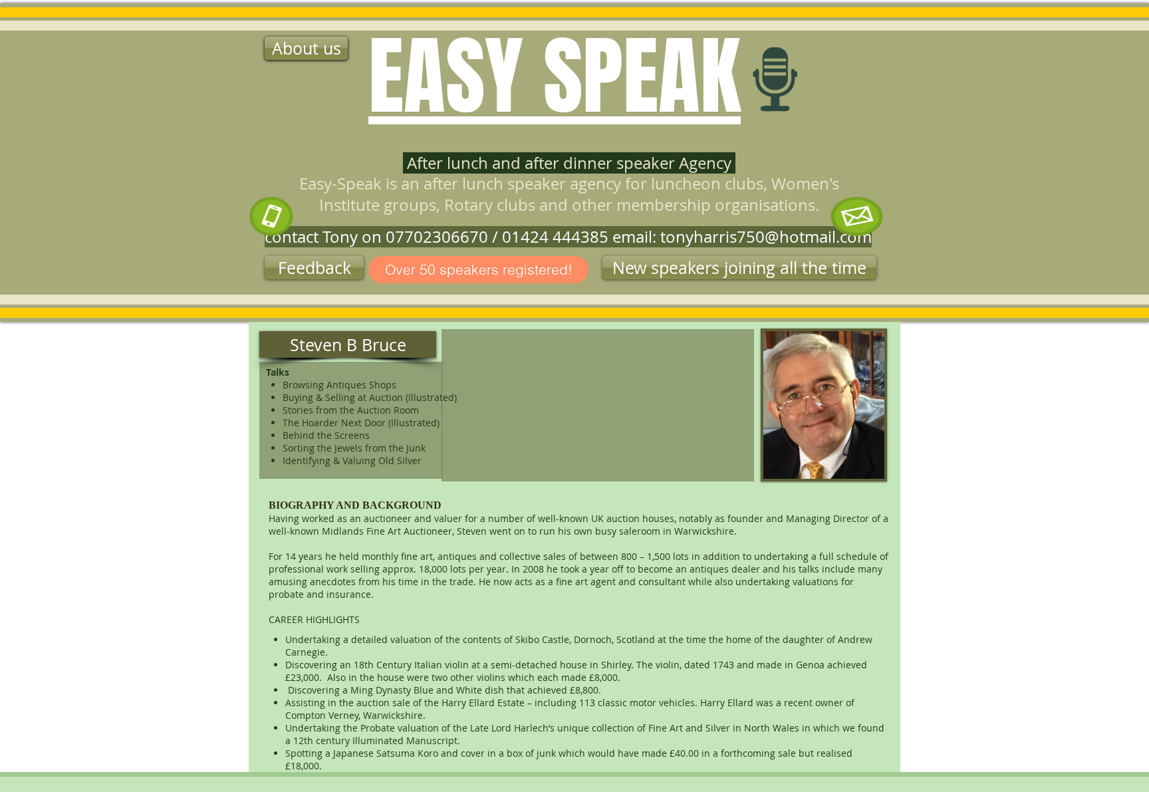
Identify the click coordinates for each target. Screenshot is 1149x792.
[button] (739, 267)
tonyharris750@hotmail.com (766, 236)
